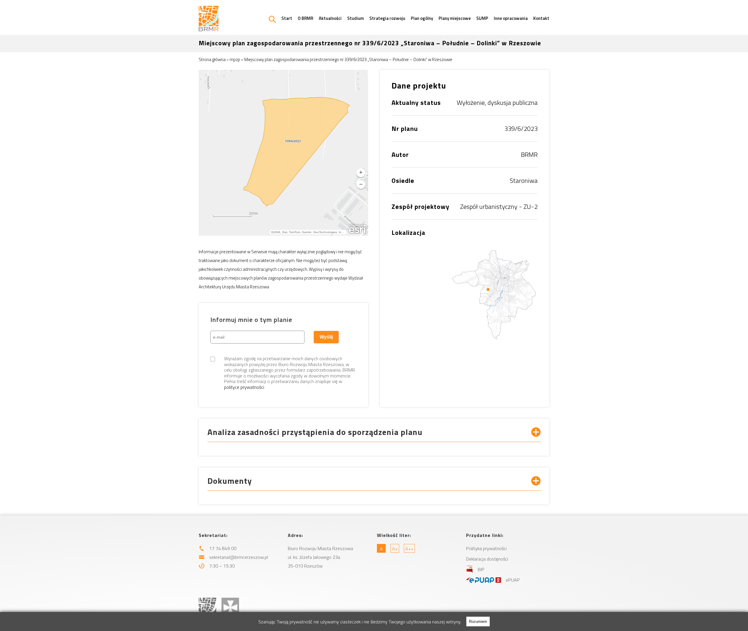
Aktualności (330, 18)
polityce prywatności (244, 387)
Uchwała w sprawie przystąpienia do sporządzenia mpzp (262, 499)
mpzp (235, 59)
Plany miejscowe (455, 18)
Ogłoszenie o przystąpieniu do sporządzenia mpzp (257, 508)
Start (286, 18)
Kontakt (541, 18)
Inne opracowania (511, 18)
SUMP (482, 18)
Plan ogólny (422, 18)
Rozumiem (478, 621)
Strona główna (212, 59)
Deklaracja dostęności (487, 558)
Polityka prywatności (486, 548)
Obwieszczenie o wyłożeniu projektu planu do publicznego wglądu (271, 516)
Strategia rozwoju (387, 18)
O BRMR (305, 18)
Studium (355, 18)
